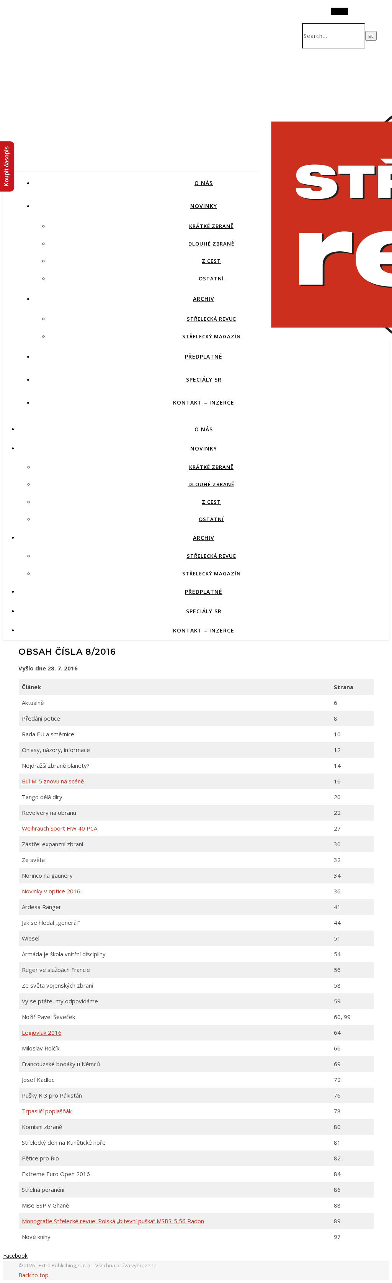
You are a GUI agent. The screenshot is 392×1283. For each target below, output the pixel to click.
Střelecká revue (211, 318)
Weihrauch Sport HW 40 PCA (59, 828)
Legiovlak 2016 (42, 1032)
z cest (211, 260)
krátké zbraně (211, 226)
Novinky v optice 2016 (51, 891)
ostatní (211, 278)
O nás (203, 183)
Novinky (203, 206)
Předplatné (203, 356)
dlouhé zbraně (211, 243)
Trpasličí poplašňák (47, 1111)
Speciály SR (204, 379)
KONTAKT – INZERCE (203, 402)
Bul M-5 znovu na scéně (53, 781)
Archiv (203, 298)
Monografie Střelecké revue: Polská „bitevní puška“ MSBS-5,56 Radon (113, 1221)
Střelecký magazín (211, 336)
